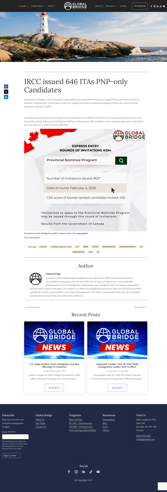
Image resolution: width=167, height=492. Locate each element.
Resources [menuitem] (110, 6)
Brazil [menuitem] (50, 6)
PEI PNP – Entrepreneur (81, 426)
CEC (77, 247)
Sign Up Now (10, 455)
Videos (106, 430)
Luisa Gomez (50, 371)
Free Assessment (32, 237)
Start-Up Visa (75, 419)
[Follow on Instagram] (154, 6)
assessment (82, 233)
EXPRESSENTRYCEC (128, 247)
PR (98, 252)
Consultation (109, 419)
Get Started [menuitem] (139, 6)
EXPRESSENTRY (108, 247)
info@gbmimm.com (145, 439)
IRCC (91, 252)
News (105, 426)
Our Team (40, 423)
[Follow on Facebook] (151, 6)
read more (56, 389)
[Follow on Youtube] (164, 6)
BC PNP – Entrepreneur (80, 423)
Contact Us (41, 426)
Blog (105, 423)
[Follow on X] (6, 92)
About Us (40, 419)
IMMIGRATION (79, 252)
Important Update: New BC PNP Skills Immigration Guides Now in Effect (117, 365)
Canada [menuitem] (22, 6)
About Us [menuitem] (99, 6)
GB (141, 247)
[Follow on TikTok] (161, 6)
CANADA (43, 247)
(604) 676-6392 (143, 436)
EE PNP (95, 247)
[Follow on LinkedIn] (158, 6)
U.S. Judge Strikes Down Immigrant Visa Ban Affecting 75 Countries (54, 365)
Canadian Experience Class (61, 247)
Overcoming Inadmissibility (82, 430)
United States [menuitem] (37, 6)
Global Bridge (53, 273)
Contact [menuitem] (123, 6)
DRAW (85, 247)
